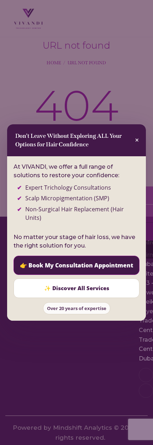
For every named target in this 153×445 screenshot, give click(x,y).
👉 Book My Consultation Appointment (76, 265)
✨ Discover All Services (76, 288)
